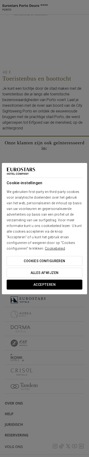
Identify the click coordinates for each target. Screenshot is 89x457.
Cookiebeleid (55, 248)
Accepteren (44, 284)
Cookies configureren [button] (44, 261)
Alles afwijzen (45, 273)
